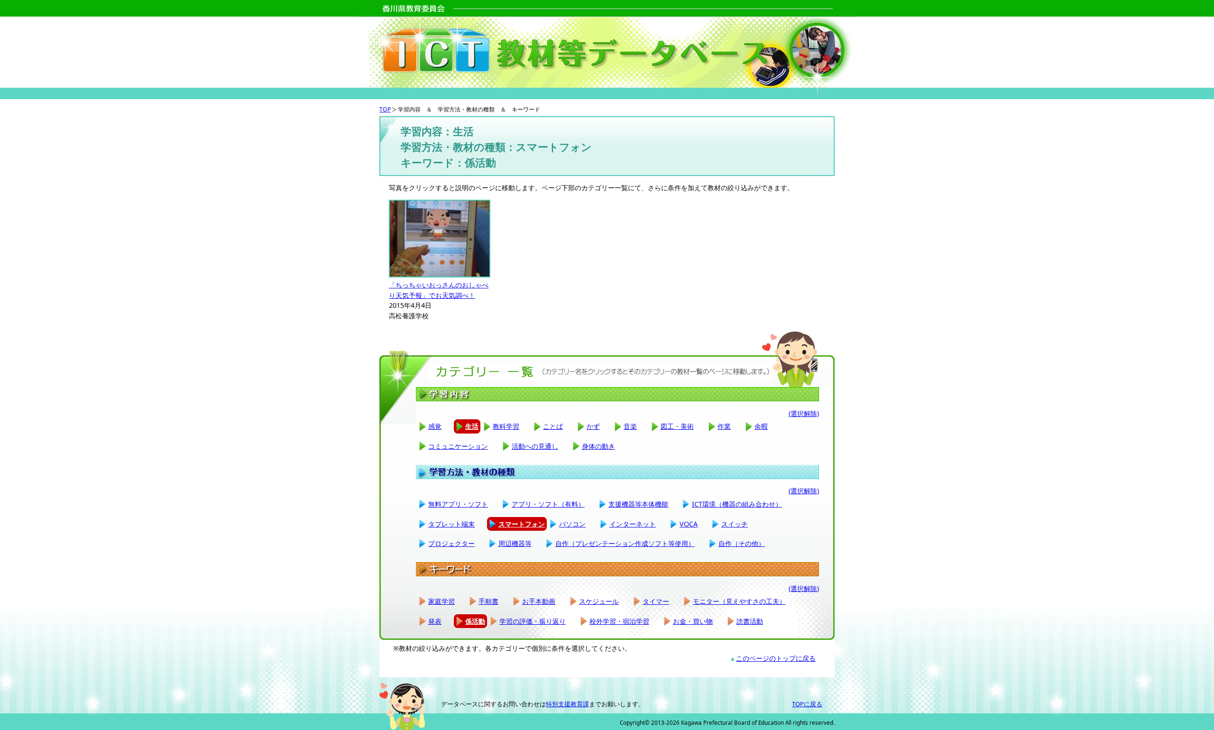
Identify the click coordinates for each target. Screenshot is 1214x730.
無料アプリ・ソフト (458, 503)
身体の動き (598, 446)
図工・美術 (677, 426)
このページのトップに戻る (776, 658)
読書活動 (749, 621)
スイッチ (734, 523)
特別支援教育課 (567, 704)
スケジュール (599, 601)
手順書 (488, 601)
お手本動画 (538, 601)
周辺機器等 (515, 543)
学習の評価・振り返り (532, 621)
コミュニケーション (458, 446)
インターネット (632, 523)
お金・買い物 (693, 621)
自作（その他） (741, 543)
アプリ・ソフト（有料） (548, 503)
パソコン (572, 523)
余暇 (761, 426)
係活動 (475, 621)
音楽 (630, 426)
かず (593, 426)
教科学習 (506, 426)
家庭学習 (441, 601)
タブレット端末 (451, 523)
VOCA (689, 523)
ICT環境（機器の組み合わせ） (737, 503)
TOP (385, 109)
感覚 (434, 426)
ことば (553, 426)
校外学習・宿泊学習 (619, 621)
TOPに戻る (807, 704)
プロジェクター (451, 543)
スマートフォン (521, 523)
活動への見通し (535, 446)
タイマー (656, 601)
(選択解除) (804, 413)
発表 (434, 621)
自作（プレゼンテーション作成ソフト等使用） (625, 543)
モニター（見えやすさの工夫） (739, 601)
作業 (724, 426)
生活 (471, 426)
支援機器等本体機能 (638, 503)
